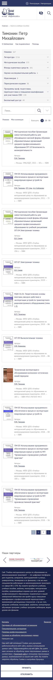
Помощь (35, 44)
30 (49, 120)
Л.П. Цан (29, 188)
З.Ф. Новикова (19, 346)
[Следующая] (48, 532)
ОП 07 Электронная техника (26, 262)
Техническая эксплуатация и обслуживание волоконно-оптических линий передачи (31, 372)
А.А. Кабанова (38, 188)
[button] (4, 560)
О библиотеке (7, 44)
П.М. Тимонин (19, 158)
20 (46, 120)
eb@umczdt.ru (14, 16)
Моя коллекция (17, 119)
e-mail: (4, 16)
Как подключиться (23, 44)
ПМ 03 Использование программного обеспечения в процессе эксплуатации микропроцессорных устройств (31, 177)
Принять (26, 667)
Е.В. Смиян (18, 238)
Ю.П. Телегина (19, 314)
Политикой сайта (20, 654)
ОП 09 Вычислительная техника (28, 338)
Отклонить (26, 674)
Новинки (6, 119)
